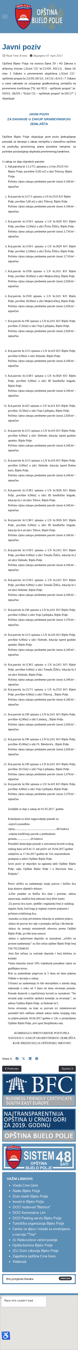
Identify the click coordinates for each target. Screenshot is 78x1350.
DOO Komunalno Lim (29, 1212)
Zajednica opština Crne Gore (34, 1256)
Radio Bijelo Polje (26, 1191)
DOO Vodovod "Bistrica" (31, 1207)
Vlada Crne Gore (25, 1185)
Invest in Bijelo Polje (28, 1201)
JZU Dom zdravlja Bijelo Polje (35, 1250)
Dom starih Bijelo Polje (30, 1196)
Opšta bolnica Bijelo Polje (32, 1245)
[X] (23, 1059)
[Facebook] (17, 1059)
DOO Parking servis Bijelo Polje (37, 1218)
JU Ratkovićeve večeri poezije (35, 1240)
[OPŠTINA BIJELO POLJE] (39, 16)
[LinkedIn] (30, 1059)
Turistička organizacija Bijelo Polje (38, 1223)
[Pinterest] (36, 1059)
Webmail (19, 1261)
